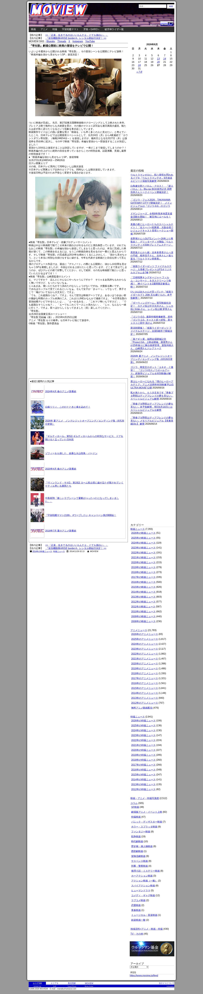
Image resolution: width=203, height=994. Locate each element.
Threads (61, 41)
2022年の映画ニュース (143, 552)
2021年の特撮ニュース (143, 745)
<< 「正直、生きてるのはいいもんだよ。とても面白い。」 (76, 35)
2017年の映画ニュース (143, 577)
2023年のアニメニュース (144, 649)
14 (164, 58)
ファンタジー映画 (140, 831)
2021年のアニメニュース (144, 658)
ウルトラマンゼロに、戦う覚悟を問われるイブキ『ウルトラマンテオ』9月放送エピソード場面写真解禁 (151, 178)
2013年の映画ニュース (143, 597)
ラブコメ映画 (138, 900)
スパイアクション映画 (143, 885)
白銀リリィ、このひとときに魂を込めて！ (67, 407)
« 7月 (139, 72)
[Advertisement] (53, 346)
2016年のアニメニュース (144, 683)
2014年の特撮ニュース (42, 551)
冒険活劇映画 (138, 856)
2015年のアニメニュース (144, 688)
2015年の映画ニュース (143, 587)
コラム (134, 803)
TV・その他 (136, 934)
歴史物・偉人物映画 (142, 846)
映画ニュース (137, 529)
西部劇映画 (137, 851)
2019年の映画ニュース (143, 567)
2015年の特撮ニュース (143, 774)
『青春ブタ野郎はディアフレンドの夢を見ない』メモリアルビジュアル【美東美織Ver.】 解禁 (151, 420)
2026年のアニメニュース (144, 634)
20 (158, 62)
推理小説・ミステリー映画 (145, 871)
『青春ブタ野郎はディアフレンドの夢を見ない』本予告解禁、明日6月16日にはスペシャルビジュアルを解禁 (151, 407)
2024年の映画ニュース (143, 542)
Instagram (78, 41)
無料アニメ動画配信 (142, 708)
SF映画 (135, 807)
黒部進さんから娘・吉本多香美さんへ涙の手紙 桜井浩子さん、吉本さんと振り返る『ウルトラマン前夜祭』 (151, 255)
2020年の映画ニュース (143, 562)
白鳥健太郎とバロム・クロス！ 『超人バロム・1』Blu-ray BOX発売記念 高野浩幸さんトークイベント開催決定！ (151, 189)
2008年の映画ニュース (143, 621)
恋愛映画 (136, 905)
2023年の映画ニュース (143, 547)
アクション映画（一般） (144, 880)
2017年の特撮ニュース (143, 765)
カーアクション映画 (142, 876)
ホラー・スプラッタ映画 (144, 826)
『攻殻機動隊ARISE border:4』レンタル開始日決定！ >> (75, 38)
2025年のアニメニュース (144, 639)
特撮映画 (136, 817)
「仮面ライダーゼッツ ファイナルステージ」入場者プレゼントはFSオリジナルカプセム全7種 (151, 269)
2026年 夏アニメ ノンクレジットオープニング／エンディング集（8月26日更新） (151, 359)
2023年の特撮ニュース (143, 735)
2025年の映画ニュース (143, 538)
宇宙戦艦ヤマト (70, 29)
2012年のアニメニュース (144, 703)
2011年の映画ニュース (143, 606)
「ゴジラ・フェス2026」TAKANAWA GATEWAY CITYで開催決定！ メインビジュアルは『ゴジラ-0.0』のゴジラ (151, 203)
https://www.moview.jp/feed (144, 975)
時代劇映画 (137, 841)
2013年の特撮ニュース (143, 784)
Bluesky (51, 41)
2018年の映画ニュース (143, 572)
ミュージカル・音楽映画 (144, 915)
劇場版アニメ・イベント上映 (146, 812)
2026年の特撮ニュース (143, 720)
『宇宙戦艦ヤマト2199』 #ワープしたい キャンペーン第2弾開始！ (80, 515)
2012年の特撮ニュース (143, 789)
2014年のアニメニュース (144, 693)
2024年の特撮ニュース (143, 730)
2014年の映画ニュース (143, 592)
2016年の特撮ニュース (143, 769)
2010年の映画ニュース (143, 611)
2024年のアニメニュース (144, 644)
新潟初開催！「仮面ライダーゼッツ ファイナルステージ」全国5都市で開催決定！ (151, 331)
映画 (33, 29)
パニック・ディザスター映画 (146, 821)
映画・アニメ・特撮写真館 (144, 798)
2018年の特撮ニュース (143, 760)
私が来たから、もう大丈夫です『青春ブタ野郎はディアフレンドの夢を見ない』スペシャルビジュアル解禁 (151, 395)
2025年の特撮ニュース (143, 725)
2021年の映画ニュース (143, 557)
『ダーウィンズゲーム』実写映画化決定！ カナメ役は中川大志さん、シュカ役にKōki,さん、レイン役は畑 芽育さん (151, 306)
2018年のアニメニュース (144, 673)
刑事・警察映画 (139, 866)
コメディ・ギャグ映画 (143, 895)
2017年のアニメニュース (144, 678)
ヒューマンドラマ (140, 890)
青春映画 (136, 910)
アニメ (44, 29)
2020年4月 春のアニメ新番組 (60, 469)
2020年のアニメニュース (144, 663)
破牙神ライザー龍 (114, 29)
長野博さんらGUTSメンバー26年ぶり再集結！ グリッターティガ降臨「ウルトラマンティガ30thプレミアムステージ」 (151, 241)
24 (139, 65)
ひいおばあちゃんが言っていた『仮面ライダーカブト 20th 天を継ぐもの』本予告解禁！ (151, 294)
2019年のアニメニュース (144, 668)
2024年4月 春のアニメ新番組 (60, 391)
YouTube (90, 41)
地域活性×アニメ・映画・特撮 (146, 929)
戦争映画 (136, 836)
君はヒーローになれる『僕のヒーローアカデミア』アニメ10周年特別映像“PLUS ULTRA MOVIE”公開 (152, 384)
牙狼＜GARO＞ (91, 29)
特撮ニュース (59, 551)
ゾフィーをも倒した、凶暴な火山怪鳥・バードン (71, 453)
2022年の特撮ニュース (143, 740)
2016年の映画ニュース (143, 582)
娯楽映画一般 (138, 920)
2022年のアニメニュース (144, 653)
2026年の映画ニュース (143, 533)
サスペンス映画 (139, 861)
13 (158, 58)
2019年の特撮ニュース (143, 755)
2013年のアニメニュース (144, 698)
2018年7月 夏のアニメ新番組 (60, 530)
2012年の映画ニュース (143, 601)
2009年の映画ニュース (143, 616)
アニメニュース (138, 630)
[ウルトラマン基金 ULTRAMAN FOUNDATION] (153, 958)
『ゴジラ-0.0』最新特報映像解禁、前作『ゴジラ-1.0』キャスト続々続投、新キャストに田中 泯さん (151, 319)
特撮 (54, 29)
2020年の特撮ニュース (143, 750)
